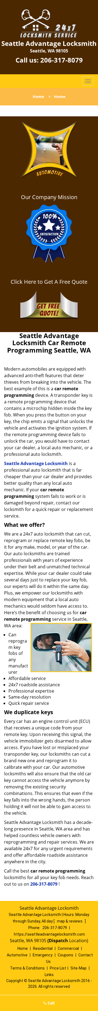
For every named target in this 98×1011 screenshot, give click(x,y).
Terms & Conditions (27, 968)
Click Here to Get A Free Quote (49, 282)
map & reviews (70, 921)
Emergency (43, 955)
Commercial (68, 948)
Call (50, 1003)
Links (49, 974)
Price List (58, 968)
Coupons (65, 955)
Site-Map (79, 968)
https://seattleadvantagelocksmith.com (49, 934)
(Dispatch (58, 941)
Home (38, 96)
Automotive (17, 955)
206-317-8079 (61, 59)
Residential (43, 948)
